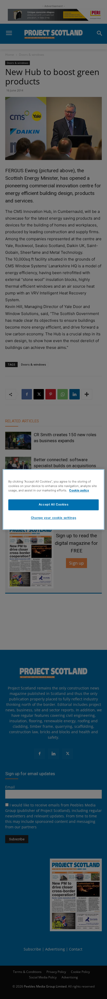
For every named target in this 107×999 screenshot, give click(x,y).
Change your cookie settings (53, 518)
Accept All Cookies (53, 505)
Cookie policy (79, 490)
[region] (53, 499)
